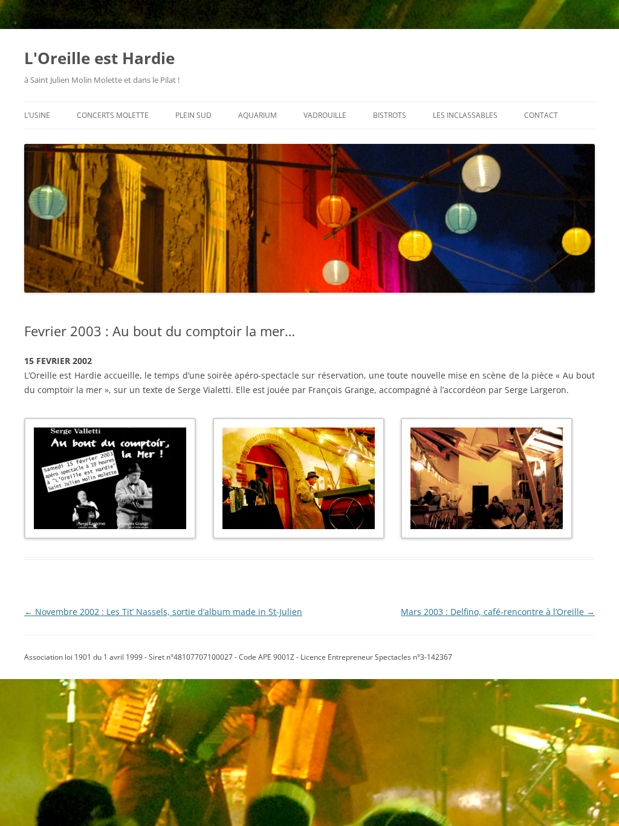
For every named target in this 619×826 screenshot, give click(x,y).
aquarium (257, 115)
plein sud (193, 115)
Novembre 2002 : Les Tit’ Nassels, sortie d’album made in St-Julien (163, 611)
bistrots (389, 115)
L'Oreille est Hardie (99, 58)
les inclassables (465, 115)
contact (541, 115)
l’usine (37, 115)
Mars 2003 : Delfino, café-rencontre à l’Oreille (498, 611)
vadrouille (324, 115)
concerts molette (113, 115)
